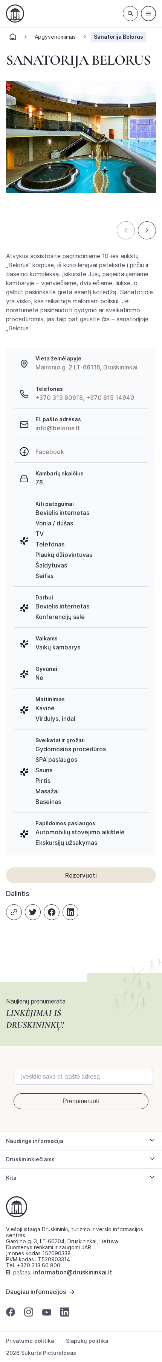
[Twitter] (33, 912)
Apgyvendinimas (55, 36)
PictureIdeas (59, 1353)
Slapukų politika (87, 1341)
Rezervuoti (81, 875)
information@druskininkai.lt (72, 1272)
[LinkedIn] (70, 912)
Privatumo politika (30, 1341)
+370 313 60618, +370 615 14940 (84, 397)
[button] (126, 230)
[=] (148, 13)
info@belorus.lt (57, 428)
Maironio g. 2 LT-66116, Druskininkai (86, 367)
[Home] (13, 39)
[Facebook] (52, 912)
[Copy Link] (14, 912)
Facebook (49, 452)
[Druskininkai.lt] (15, 13)
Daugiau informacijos (36, 1291)
